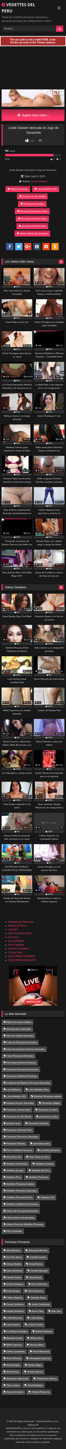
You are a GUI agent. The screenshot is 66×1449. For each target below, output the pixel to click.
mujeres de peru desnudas (20, 1103)
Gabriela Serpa (38, 1297)
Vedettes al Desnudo (16, 1163)
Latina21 (13, 929)
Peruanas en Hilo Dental (18, 1116)
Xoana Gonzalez (14, 1392)
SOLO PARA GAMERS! (21, 956)
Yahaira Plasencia (40, 1392)
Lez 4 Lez (13, 937)
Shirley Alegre (35, 1365)
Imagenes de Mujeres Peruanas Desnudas (28, 1082)
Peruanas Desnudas (33, 203)
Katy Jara (56, 1311)
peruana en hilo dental (33, 196)
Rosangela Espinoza (39, 1358)
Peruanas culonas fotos (18, 1109)
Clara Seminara (14, 1270)
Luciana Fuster (35, 1324)
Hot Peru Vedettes (18, 948)
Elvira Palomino (39, 1284)
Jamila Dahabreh (15, 1311)
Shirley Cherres (35, 1371)
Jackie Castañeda (41, 1304)
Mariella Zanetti (14, 1338)
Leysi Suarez (13, 1324)
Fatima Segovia (14, 1297)
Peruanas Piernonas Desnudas (22, 1136)
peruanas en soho (48, 1116)
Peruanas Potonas (15, 1143)
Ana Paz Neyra (14, 1257)
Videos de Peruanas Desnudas (22, 1211)
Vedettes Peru (13, 1177)
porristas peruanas (50, 1150)
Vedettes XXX (47, 1197)
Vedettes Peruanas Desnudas (21, 1190)
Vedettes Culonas (44, 1163)
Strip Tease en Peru (39, 1157)
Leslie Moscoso (14, 1317)
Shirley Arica (12, 1371)
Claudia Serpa (13, 1277)
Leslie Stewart (39, 181)
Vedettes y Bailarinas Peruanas (22, 1204)
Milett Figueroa (14, 1344)
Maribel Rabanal (43, 1331)
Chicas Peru (15, 952)
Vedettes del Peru (41, 1170)
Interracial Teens (17, 925)
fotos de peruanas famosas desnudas (25, 1049)
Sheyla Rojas (13, 1365)
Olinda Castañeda (15, 1351)
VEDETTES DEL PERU (18, 8)
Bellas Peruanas (19, 189)
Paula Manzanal (41, 1351)
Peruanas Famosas (38, 1123)
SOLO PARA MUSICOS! (22, 960)
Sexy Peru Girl (13, 1157)
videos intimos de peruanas (34, 233)
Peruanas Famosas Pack (33, 218)
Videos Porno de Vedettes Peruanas (24, 1224)
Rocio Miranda (13, 1358)
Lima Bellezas (13, 1089)
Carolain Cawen (38, 1257)
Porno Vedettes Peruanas (19, 1150)
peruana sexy (13, 1123)
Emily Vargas (13, 1291)
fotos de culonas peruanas (19, 1035)
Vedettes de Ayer (15, 1170)
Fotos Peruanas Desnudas (19, 1055)
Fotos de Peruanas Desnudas (21, 1042)
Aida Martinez (13, 1250)
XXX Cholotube (14, 1231)
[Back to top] (56, 1439)
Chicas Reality (13, 1264)
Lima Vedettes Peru (39, 1089)
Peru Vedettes (16, 944)
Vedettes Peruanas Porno (19, 1197)
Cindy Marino (35, 1264)
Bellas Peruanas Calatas (18, 1022)
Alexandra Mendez (38, 1250)
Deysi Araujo (35, 1277)
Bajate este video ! (35, 115)
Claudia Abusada (39, 1270)
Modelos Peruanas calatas (47, 1096)
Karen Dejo (37, 1311)
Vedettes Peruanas (38, 1177)
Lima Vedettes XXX (47, 189)
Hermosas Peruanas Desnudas (22, 1069)
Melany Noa (36, 1338)
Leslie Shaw (36, 1317)
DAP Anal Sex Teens (20, 933)
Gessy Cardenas (14, 1304)
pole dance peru (41, 1143)
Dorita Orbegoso (14, 1284)
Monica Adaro (37, 1344)
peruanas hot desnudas (34, 226)
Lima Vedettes (16, 941)
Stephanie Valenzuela (17, 1378)
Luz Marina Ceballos (16, 1331)
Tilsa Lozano (12, 1385)
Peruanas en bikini (47, 1109)
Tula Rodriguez (35, 1385)
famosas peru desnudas (18, 1029)
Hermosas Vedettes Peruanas (21, 1076)
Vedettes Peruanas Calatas (20, 1184)
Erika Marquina (35, 1291)
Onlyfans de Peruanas (20, 921)
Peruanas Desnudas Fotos (33, 211)
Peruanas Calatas (51, 1103)
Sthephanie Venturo (47, 1378)
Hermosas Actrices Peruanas (21, 1062)
